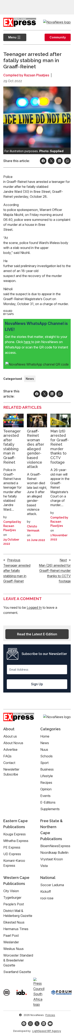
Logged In (34, 607)
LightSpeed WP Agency (46, 1030)
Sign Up (37, 684)
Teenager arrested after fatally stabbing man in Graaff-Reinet (12, 446)
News (30, 378)
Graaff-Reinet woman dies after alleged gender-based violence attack (35, 449)
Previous (13, 560)
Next (63, 560)
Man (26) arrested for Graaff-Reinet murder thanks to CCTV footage (59, 446)
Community (58, 37)
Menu (9, 37)
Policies (50, 1015)
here (27, 342)
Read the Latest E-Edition (37, 634)
